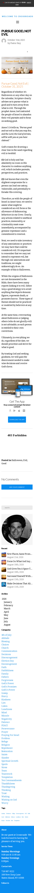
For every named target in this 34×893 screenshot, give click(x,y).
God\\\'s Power (8, 690)
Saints (4, 754)
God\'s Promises (8, 686)
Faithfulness (7, 670)
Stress (4, 767)
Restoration (7, 751)
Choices (5, 644)
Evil (25, 460)
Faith (3, 667)
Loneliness (6, 709)
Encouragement (9, 664)
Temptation (7, 777)
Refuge (4, 741)
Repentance (7, 748)
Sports (4, 764)
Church (4, 648)
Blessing (5, 641)
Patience (5, 722)
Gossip (4, 693)
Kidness (13, 817)
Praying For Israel (10, 735)
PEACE (4, 725)
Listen (4, 706)
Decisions (6, 654)
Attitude (5, 638)
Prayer (4, 732)
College (13, 813)
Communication (9, 651)
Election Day (7, 661)
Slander (5, 758)
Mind (4, 712)
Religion (5, 745)
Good (3, 463)
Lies (3, 703)
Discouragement (9, 657)
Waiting (5, 796)
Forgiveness (7, 680)
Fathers (5, 677)
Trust (4, 793)
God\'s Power (7, 683)
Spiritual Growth (9, 761)
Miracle (5, 715)
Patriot (26, 817)
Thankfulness (8, 783)
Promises (8, 820)
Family (4, 674)
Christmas (8, 813)
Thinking (6, 790)
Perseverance (7, 728)
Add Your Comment (17, 487)
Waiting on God (9, 799)
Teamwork (6, 774)
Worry (4, 803)
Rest (12, 820)
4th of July (6, 635)
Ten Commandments (11, 780)
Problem (5, 738)
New (23, 817)
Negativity (6, 719)
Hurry (4, 696)
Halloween (17, 460)
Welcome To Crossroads (17, 16)
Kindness (5, 699)
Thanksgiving (8, 787)
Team (4, 770)
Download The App (17, 419)
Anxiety (3, 813)
